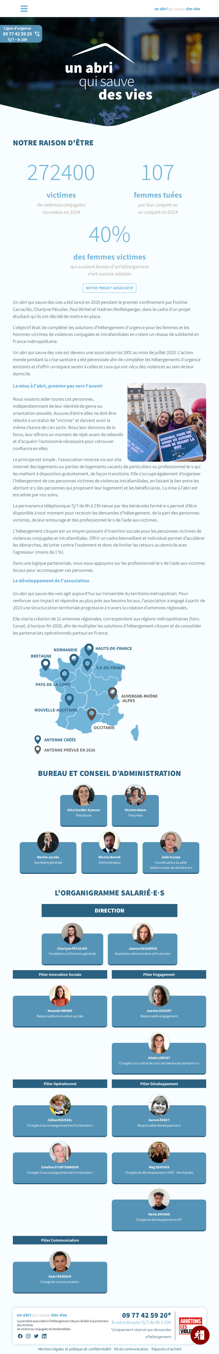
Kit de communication (131, 1348)
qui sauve (177, 8)
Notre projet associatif (109, 287)
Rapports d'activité (166, 1348)
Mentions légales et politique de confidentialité (75, 1348)
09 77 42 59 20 (17, 36)
